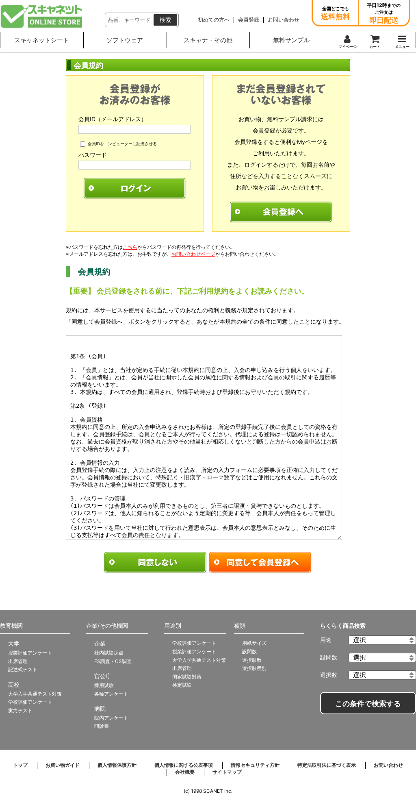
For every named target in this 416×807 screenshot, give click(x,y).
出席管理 (18, 661)
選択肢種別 (254, 668)
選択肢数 (252, 660)
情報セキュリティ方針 (255, 765)
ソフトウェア (124, 40)
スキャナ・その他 (208, 40)
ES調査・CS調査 (113, 661)
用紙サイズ (254, 643)
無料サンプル (291, 40)
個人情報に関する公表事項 (183, 765)
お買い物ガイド (63, 765)
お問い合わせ (388, 765)
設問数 (249, 651)
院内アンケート (111, 718)
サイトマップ (227, 772)
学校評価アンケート (30, 702)
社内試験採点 (109, 653)
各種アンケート (111, 694)
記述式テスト (22, 669)
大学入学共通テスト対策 (35, 694)
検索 (165, 20)
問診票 (101, 726)
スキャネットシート (41, 40)
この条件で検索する (368, 704)
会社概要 (185, 772)
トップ (20, 765)
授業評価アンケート (30, 653)
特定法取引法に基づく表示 (326, 765)
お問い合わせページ (193, 254)
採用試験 (104, 685)
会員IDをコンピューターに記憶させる (122, 143)
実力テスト (20, 710)
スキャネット (41, 16)
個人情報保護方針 (117, 765)
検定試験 (182, 685)
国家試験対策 (187, 677)
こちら (130, 247)
